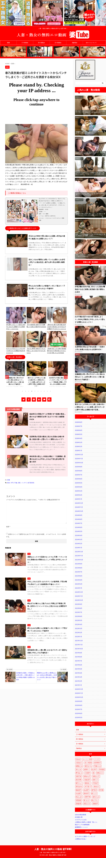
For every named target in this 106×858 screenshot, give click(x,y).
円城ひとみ (97, 766)
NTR (12, 483)
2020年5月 (78, 717)
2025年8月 (78, 471)
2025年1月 (78, 499)
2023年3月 (78, 584)
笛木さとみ (96, 797)
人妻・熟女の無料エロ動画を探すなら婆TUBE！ (53, 852)
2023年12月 (79, 551)
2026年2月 (78, 446)
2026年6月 (78, 430)
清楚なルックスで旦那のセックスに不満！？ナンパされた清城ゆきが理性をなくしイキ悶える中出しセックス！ (47, 559)
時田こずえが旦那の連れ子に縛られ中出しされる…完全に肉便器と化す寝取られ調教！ (90, 234)
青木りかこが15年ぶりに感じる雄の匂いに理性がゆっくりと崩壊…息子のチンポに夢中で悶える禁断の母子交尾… (90, 407)
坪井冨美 (102, 769)
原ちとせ (78, 769)
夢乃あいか (79, 773)
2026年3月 (78, 442)
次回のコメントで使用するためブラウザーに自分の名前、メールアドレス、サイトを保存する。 (36, 535)
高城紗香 (78, 803)
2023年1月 (78, 588)
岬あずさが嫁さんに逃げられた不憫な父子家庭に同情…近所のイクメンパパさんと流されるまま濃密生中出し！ (47, 606)
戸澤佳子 (95, 783)
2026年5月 (78, 434)
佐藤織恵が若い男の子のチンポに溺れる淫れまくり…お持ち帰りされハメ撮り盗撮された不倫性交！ (90, 377)
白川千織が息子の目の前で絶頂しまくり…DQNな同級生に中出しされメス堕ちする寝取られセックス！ (90, 319)
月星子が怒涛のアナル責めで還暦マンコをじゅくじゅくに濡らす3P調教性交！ (90, 255)
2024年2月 (78, 543)
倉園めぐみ (79, 766)
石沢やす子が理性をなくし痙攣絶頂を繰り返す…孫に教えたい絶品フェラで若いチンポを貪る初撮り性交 (90, 173)
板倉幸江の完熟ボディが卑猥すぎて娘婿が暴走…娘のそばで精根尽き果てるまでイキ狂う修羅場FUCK (48, 416)
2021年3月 (78, 677)
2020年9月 (78, 701)
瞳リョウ (94, 793)
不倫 (15, 483)
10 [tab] (50, 391)
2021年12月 (79, 640)
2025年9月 (78, 467)
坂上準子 (94, 769)
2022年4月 (78, 624)
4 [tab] (32, 391)
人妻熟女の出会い (81, 839)
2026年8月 (78, 422)
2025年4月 (78, 487)
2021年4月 (78, 673)
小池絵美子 (87, 780)
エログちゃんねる (81, 819)
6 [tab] (38, 391)
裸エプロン (94, 800)
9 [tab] (47, 391)
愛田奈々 (87, 783)
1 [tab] (22, 391)
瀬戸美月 (94, 790)
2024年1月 (78, 547)
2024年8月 (78, 519)
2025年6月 (78, 479)
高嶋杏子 (95, 803)
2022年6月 (78, 616)
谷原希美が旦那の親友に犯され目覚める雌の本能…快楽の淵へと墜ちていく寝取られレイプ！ (90, 132)
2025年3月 (78, 491)
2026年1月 (78, 450)
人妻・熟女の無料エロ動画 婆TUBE (53, 849)
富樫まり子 (96, 776)
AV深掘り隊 (79, 817)
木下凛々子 (88, 786)
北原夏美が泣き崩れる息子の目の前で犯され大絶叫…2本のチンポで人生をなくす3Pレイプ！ (90, 193)
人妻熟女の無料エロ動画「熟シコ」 (86, 822)
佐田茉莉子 (97, 762)
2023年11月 (79, 556)
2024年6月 (78, 527)
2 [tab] (26, 391)
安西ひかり (99, 773)
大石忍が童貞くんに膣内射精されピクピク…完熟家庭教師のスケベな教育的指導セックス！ (90, 152)
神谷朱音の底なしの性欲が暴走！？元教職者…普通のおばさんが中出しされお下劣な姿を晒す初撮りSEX (48, 459)
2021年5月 (78, 669)
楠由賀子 (78, 790)
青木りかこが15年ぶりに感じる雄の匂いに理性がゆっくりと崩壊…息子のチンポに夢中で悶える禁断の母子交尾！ (36, 382)
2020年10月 (79, 697)
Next (66, 377)
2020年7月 (78, 709)
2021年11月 (79, 644)
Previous (7, 377)
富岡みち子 (87, 776)
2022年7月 (78, 612)
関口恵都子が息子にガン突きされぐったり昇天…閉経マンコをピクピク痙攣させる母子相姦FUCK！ (90, 111)
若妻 (8, 42)
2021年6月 (78, 665)
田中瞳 (101, 790)
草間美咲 (78, 800)
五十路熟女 (58, 42)
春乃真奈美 (31, 483)
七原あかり (79, 762)
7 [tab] (41, 391)
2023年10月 (79, 560)
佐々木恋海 (88, 762)
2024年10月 (79, 511)
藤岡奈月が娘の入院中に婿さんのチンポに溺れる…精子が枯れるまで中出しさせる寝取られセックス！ (90, 214)
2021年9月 (78, 653)
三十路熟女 (25, 42)
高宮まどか (87, 803)
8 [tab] (44, 391)
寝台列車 (78, 780)
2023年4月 (78, 580)
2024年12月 (79, 503)
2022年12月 (79, 592)
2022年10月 (79, 600)
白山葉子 (78, 793)
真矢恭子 (86, 793)
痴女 (8, 483)
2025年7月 (78, 475)
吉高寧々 (86, 769)
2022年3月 (78, 628)
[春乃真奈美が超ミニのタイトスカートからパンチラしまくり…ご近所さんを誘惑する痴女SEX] (39, 399)
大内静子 (87, 773)
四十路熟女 (41, 42)
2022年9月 (78, 604)
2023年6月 (78, 576)
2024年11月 (79, 507)
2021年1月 (78, 685)
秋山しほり (79, 797)
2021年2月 (78, 681)
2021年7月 (78, 661)
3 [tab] (29, 391)
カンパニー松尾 (87, 759)
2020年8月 (78, 705)
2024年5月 (78, 531)
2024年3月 (78, 539)
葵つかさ (86, 800)
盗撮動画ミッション (81, 827)
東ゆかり (96, 786)
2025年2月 (78, 495)
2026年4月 (78, 438)
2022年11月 (79, 596)
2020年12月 (79, 689)
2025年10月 (79, 462)
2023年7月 (78, 572)
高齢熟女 (74, 42)
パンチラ (24, 483)
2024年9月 (78, 515)
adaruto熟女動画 (80, 814)
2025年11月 (79, 458)
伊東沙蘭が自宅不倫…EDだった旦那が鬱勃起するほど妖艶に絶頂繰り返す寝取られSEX (90, 289)
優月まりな (88, 766)
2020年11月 (79, 693)
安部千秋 (78, 776)
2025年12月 (79, 454)
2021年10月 (79, 649)
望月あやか (79, 786)
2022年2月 (78, 632)
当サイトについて (91, 42)
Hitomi (78, 759)
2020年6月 (78, 713)
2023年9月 (78, 564)
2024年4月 (78, 535)
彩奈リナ (95, 780)
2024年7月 (78, 523)
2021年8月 (78, 657)
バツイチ (97, 759)
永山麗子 (86, 790)
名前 (8, 526)
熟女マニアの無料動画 (82, 824)
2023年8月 (78, 568)
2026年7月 (78, 426)
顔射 (19, 483)
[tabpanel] (15, 375)
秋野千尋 (87, 797)
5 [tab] (35, 391)
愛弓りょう (79, 783)
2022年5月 (78, 620)
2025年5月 (78, 483)
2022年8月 (78, 608)
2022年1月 (78, 636)
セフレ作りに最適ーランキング (85, 836)
